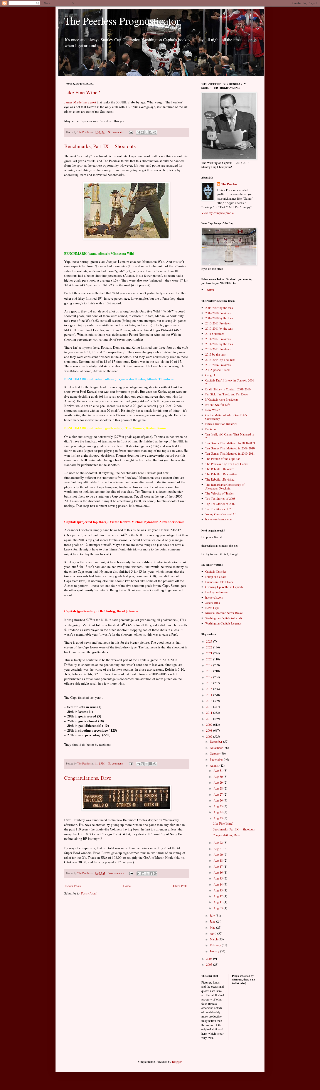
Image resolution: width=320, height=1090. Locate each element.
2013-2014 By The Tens (220, 360)
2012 (209, 707)
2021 (209, 653)
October (215, 753)
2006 (209, 959)
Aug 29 (219, 782)
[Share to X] (146, 132)
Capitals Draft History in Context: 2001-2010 (230, 382)
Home (127, 886)
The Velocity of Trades (219, 493)
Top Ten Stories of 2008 (220, 498)
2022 (209, 647)
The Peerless (229, 184)
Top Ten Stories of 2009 (220, 504)
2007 (209, 736)
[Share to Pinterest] (155, 132)
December (216, 741)
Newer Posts (73, 886)
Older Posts (180, 886)
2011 (209, 712)
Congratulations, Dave (87, 777)
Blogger (177, 1062)
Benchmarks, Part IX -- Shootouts (100, 146)
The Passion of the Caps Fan (222, 459)
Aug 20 (219, 854)
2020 (209, 659)
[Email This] (138, 132)
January (215, 951)
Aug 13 (219, 890)
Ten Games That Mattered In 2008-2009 (230, 443)
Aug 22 (219, 842)
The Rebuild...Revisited (219, 479)
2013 (209, 701)
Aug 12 (219, 896)
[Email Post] (130, 132)
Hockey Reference (216, 592)
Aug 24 (219, 812)
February (216, 945)
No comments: (116, 132)
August (214, 765)
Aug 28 (219, 788)
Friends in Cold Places (219, 582)
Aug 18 (219, 860)
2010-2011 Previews (218, 323)
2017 (209, 677)
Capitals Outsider (215, 571)
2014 (209, 695)
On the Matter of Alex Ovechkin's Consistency (226, 417)
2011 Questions (214, 334)
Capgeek (210, 375)
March (214, 939)
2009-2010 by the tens (219, 318)
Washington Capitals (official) (223, 618)
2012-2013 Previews (218, 349)
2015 (209, 689)
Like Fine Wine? (82, 92)
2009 (209, 724)
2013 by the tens (215, 354)
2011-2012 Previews (218, 339)
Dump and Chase (215, 577)
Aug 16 (219, 872)
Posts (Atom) (89, 893)
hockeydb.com (214, 597)
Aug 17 (219, 866)
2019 (209, 665)
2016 (209, 683)
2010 (209, 719)
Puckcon (210, 429)
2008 (209, 730)
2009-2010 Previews (218, 313)
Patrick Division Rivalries (221, 424)
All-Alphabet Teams (217, 370)
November (217, 748)
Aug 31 (219, 770)
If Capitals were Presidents (221, 399)
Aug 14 (219, 884)
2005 (209, 964)
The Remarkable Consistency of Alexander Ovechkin (224, 486)
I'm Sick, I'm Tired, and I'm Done (226, 394)
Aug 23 (219, 818)
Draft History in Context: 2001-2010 (228, 389)
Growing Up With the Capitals (224, 587)
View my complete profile (217, 213)
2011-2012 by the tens (219, 344)
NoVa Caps (212, 608)
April (213, 933)
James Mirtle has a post (80, 102)
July (213, 915)
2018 (209, 671)
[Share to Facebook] (150, 132)
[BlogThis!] (142, 132)
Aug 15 (219, 878)
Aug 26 (219, 800)
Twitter (209, 290)
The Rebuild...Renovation (221, 474)
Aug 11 (219, 902)
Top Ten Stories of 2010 (220, 509)
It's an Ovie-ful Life (217, 405)
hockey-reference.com (218, 519)
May (213, 927)
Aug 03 (219, 908)
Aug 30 (219, 776)
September (217, 759)
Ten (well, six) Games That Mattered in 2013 (229, 436)
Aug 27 (219, 794)
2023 (209, 641)
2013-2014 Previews (218, 365)
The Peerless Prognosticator (122, 20)
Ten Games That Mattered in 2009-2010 (230, 448)
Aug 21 (219, 849)
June (213, 921)
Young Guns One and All (220, 514)
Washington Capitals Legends (223, 623)
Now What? (212, 410)
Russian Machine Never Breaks (224, 613)
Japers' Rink (212, 603)
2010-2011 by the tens (219, 328)
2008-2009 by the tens (219, 308)
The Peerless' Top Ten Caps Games (226, 464)
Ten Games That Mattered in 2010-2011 (230, 453)
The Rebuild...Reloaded (219, 469)
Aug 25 (219, 806)
